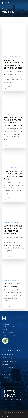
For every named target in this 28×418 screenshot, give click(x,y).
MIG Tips (12, 56)
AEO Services (6, 371)
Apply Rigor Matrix (8, 367)
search (19, 56)
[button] (25, 2)
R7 (16, 56)
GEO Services (6, 374)
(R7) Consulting (7, 358)
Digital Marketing (7, 354)
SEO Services (6, 377)
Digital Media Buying (9, 361)
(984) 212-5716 (12, 335)
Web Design (6, 364)
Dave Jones (7, 86)
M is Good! (6, 324)
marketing (6, 56)
